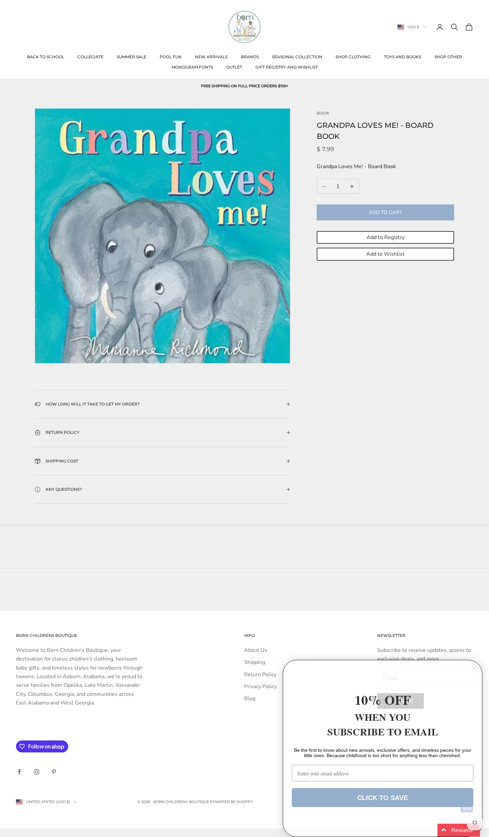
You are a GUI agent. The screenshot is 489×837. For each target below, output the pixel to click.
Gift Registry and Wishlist (286, 67)
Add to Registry (386, 237)
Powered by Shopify (231, 801)
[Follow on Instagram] (36, 771)
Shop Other (448, 56)
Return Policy (260, 674)
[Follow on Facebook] (19, 771)
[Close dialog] (474, 668)
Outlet (234, 67)
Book (323, 113)
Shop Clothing (353, 56)
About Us (255, 650)
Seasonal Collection (297, 56)
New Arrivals (211, 56)
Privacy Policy (260, 686)
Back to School (45, 56)
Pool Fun (171, 56)
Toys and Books (402, 56)
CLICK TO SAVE (382, 797)
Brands (250, 56)
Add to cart (385, 212)
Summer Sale (131, 56)
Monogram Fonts (192, 67)
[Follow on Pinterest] (54, 771)
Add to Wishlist (385, 254)
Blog (249, 698)
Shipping (254, 662)
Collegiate (90, 56)
